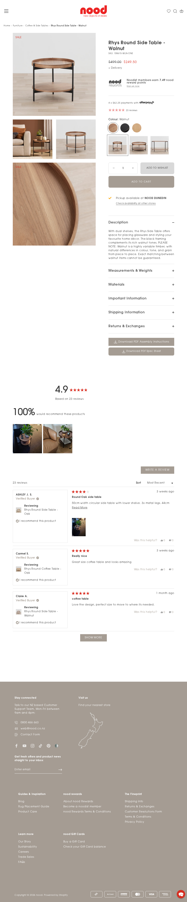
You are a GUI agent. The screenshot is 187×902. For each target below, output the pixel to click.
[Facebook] (16, 746)
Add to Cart (141, 182)
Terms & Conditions (138, 817)
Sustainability (27, 847)
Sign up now (133, 86)
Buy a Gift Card (74, 841)
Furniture (18, 26)
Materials (116, 284)
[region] (43, 438)
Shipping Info (134, 801)
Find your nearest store (94, 705)
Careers (23, 852)
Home (7, 26)
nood (39, 895)
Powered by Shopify (56, 895)
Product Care (27, 811)
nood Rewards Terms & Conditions (87, 811)
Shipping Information (126, 312)
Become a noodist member (82, 806)
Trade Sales (26, 857)
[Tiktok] (40, 746)
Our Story (24, 841)
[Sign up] (60, 770)
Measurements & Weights (130, 271)
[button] (27, 438)
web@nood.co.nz (33, 728)
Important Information (127, 298)
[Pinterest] (48, 746)
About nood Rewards (78, 801)
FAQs (21, 862)
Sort (139, 483)
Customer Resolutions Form (143, 811)
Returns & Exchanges (126, 326)
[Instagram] (32, 746)
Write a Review (159, 471)
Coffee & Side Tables (36, 26)
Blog (21, 801)
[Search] (175, 11)
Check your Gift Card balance (84, 847)
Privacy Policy (134, 822)
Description (118, 222)
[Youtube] (24, 746)
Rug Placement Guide (33, 806)
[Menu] (6, 11)
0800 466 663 (30, 722)
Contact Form (30, 734)
